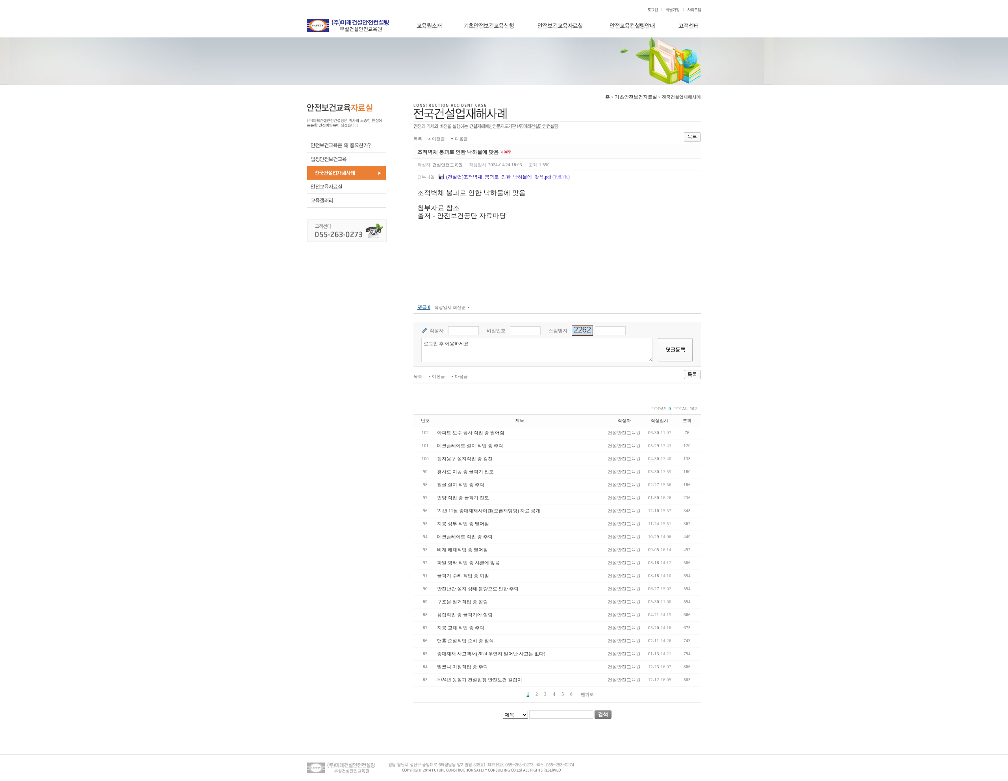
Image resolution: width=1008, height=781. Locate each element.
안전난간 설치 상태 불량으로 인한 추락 (478, 588)
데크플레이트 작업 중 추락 (465, 536)
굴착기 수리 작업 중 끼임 (463, 575)
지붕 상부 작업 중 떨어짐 (463, 523)
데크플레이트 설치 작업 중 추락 (470, 445)
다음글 (461, 138)
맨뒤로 (587, 694)
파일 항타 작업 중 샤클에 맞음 (468, 562)
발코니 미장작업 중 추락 (462, 666)
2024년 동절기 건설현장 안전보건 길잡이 (479, 679)
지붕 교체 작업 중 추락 (460, 627)
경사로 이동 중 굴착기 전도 (465, 471)
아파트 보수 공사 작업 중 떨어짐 (470, 432)
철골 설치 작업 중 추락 (460, 484)
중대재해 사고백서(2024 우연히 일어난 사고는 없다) (491, 653)
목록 (417, 138)
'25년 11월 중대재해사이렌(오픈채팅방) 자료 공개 (488, 510)
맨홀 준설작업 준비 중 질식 (465, 640)
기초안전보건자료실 (636, 97)
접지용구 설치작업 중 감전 (465, 458)
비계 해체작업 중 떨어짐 (462, 549)
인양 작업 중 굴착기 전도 (463, 497)
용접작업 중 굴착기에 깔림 (465, 614)
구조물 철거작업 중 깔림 (462, 601)
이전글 (438, 138)
